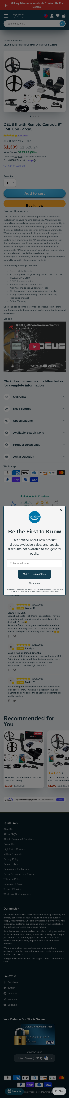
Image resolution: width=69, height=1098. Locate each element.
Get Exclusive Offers (34, 574)
